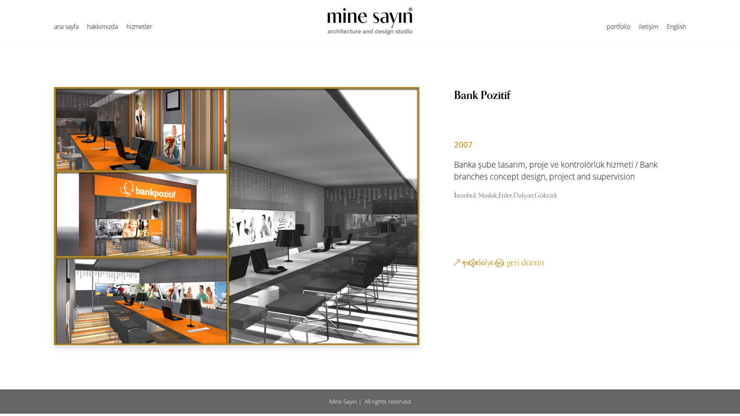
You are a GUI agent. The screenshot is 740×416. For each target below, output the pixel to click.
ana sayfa (66, 27)
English (676, 27)
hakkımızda (102, 27)
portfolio (618, 27)
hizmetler (139, 27)
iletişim (648, 27)
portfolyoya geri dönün (504, 262)
